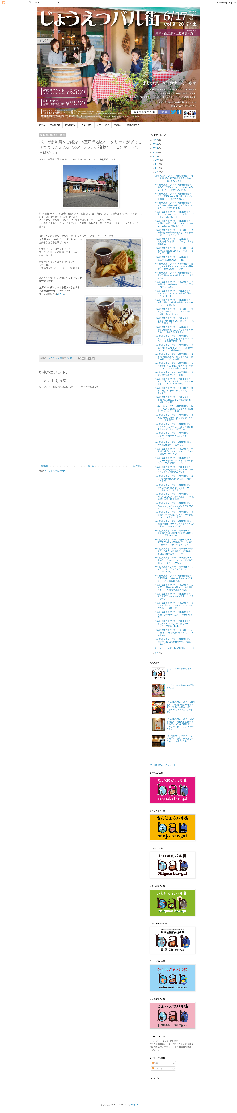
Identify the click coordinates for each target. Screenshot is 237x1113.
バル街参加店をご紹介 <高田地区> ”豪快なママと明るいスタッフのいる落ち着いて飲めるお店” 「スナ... (174, 266)
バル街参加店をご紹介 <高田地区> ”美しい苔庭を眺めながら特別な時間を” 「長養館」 (174, 478)
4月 (157, 172)
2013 (155, 156)
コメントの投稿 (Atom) (55, 471)
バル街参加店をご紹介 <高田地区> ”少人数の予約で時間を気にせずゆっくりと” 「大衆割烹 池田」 (174, 418)
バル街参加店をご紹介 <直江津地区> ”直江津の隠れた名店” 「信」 (174, 258)
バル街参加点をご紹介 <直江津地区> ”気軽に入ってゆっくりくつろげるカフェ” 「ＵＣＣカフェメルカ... (174, 506)
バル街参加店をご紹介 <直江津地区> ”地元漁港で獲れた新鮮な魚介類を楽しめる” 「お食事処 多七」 (174, 205)
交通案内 (118, 125)
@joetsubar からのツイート (163, 765)
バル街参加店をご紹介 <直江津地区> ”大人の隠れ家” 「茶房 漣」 (174, 443)
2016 (155, 144)
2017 (155, 140)
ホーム (42, 125)
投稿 (156, 1063)
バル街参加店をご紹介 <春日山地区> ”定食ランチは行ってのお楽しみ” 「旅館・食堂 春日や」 (174, 320)
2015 (155, 148)
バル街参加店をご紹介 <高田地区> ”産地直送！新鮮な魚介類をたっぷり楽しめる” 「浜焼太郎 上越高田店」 (174, 587)
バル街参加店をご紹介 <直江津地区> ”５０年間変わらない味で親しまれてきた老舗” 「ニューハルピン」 (174, 196)
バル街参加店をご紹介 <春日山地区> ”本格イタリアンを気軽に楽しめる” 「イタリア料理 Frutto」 (174, 623)
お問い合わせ (133, 125)
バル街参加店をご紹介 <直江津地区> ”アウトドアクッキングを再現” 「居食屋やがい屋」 (174, 596)
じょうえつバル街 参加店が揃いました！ (174, 648)
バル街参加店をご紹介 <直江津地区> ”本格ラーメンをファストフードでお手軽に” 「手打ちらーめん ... (174, 560)
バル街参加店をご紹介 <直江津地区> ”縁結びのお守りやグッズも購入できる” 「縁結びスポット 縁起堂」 (175, 524)
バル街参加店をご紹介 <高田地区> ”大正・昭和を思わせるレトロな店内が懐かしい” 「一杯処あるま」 (174, 348)
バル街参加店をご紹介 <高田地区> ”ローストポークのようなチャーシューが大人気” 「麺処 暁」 (174, 605)
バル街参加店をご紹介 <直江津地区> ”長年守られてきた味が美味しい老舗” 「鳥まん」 (174, 641)
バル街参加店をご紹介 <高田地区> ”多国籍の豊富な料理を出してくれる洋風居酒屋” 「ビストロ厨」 (174, 357)
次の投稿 (44, 466)
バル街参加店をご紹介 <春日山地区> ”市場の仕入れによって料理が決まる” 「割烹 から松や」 (174, 399)
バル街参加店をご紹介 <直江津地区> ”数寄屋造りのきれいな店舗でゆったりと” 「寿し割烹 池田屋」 (174, 578)
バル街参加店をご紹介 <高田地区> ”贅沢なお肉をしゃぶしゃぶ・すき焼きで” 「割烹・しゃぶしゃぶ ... (175, 311)
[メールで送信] (79, 358)
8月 (157, 168)
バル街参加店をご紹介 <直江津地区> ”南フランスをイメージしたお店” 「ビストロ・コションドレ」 (174, 214)
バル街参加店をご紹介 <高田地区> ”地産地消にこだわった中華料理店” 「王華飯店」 (174, 632)
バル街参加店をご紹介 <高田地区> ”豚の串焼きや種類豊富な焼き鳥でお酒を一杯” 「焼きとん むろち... (174, 232)
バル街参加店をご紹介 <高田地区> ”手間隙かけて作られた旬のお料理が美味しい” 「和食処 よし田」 (174, 515)
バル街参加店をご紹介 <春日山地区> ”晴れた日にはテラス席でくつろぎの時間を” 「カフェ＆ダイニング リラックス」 (181, 724)
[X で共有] (86, 358)
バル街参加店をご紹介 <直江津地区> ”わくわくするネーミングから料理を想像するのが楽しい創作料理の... (174, 427)
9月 (157, 164)
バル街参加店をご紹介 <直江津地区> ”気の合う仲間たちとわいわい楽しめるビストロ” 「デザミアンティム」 (174, 187)
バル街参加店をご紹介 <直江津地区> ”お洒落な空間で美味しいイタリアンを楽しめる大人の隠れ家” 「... (174, 223)
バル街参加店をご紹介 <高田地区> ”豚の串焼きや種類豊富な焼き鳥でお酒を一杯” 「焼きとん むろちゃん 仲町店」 (181, 707)
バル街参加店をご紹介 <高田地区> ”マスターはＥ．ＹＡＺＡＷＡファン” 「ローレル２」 (174, 569)
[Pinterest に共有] (93, 358)
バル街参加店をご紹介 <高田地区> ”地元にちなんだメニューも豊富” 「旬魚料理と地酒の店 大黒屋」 (174, 497)
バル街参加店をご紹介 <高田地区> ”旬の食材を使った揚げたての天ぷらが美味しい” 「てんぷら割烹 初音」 (174, 366)
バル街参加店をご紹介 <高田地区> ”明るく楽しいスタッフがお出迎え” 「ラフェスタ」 (174, 390)
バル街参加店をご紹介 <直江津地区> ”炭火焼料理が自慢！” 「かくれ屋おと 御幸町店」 (175, 241)
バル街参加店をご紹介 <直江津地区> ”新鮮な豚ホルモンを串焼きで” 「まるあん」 (174, 275)
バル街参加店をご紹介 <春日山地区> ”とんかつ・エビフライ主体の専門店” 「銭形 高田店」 (174, 293)
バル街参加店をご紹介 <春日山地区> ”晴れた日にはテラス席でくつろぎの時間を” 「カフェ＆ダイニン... (174, 381)
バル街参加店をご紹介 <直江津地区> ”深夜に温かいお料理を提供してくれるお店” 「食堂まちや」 (174, 302)
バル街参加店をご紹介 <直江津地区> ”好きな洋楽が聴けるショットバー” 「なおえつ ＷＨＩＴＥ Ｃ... (174, 487)
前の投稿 (137, 466)
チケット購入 (103, 125)
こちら (60, 294)
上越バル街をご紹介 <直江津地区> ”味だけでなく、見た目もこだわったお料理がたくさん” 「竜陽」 (174, 408)
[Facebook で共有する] (89, 358)
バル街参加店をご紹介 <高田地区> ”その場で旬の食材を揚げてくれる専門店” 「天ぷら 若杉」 (175, 284)
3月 (157, 653)
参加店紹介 (70, 125)
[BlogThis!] (83, 358)
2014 (155, 152)
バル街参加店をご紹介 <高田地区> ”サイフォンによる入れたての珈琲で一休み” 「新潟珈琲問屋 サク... (174, 339)
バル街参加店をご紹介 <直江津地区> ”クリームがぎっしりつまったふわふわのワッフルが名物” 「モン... (174, 460)
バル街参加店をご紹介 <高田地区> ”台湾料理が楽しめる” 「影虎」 (174, 373)
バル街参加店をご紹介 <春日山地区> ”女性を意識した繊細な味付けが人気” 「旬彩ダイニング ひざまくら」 (174, 542)
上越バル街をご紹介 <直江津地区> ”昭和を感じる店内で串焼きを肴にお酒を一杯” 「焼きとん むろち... (174, 178)
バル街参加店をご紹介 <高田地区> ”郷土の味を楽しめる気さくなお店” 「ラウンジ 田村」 (174, 250)
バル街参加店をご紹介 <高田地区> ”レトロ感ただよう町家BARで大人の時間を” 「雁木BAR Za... (174, 533)
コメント (158, 1068)
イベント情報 (86, 125)
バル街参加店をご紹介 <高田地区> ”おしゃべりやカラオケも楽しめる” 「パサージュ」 (174, 436)
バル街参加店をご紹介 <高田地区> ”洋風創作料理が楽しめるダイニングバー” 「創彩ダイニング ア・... (175, 451)
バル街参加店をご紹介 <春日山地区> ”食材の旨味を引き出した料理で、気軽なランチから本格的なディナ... (174, 469)
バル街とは (55, 125)
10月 (157, 160)
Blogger (134, 1104)
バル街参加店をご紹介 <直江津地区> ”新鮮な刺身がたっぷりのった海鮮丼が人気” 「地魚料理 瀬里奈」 (174, 329)
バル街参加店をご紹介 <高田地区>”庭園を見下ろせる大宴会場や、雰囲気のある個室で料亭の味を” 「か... (174, 551)
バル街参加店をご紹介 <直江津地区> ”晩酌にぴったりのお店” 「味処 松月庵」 (174, 614)
